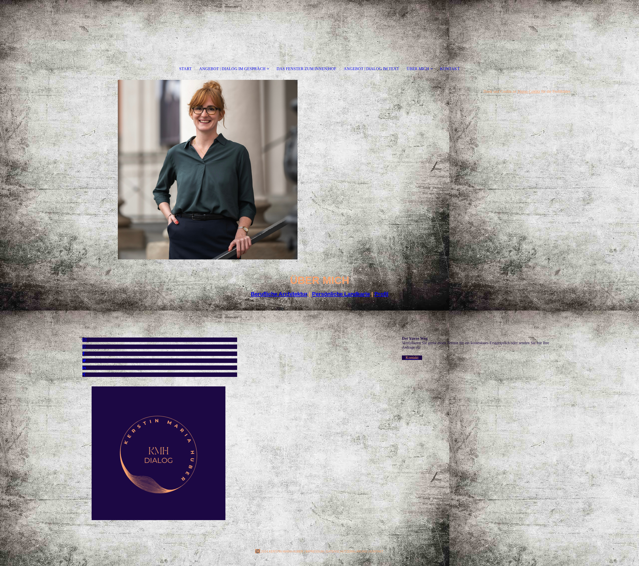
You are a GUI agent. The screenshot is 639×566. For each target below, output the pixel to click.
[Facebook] (83, 353)
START (185, 69)
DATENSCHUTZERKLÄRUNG (346, 551)
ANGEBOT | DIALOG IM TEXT (371, 69)
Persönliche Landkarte (341, 294)
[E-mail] (84, 340)
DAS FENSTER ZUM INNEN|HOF (306, 69)
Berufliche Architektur (279, 294)
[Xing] (84, 374)
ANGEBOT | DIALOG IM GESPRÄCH (233, 69)
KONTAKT (450, 69)
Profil (381, 294)
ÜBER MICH (418, 69)
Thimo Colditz (528, 91)
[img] (207, 169)
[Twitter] (84, 360)
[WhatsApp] (84, 346)
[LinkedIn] (84, 367)
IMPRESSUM (315, 551)
